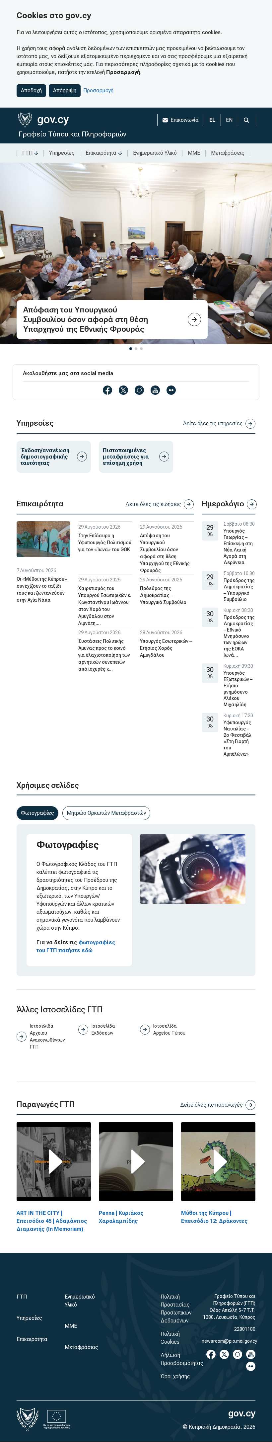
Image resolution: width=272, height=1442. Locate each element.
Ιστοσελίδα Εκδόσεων (103, 1029)
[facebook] (107, 390)
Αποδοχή (31, 90)
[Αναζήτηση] (246, 120)
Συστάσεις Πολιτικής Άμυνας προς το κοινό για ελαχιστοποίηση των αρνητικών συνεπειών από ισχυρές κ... (104, 655)
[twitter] (123, 390)
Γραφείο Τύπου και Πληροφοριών (72, 134)
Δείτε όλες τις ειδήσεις (153, 504)
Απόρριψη (64, 90)
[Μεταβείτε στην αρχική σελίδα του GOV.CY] (43, 120)
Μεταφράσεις (227, 153)
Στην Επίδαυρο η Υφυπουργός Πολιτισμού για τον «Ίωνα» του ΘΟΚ (104, 542)
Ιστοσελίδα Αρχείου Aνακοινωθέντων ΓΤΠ (47, 1036)
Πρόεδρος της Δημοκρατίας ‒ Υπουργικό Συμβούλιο (163, 595)
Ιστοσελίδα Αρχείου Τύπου (169, 1029)
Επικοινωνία (184, 120)
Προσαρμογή (98, 90)
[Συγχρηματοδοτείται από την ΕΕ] (56, 1419)
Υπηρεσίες (62, 153)
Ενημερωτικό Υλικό (155, 153)
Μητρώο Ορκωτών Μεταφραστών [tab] (106, 813)
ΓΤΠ (27, 153)
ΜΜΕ (194, 153)
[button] (130, 348)
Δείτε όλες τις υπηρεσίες (213, 423)
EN (229, 120)
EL (212, 120)
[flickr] (171, 390)
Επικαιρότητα (101, 153)
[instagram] (139, 390)
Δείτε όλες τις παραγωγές (211, 1105)
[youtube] (155, 390)
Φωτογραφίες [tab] (37, 813)
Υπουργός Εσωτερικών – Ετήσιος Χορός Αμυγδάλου (166, 648)
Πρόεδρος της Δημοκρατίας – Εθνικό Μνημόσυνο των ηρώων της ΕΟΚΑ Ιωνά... (239, 636)
